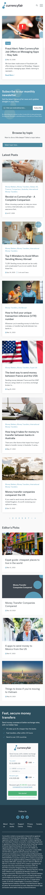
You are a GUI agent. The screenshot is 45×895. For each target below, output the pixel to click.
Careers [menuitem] (39, 824)
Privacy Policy (38, 116)
